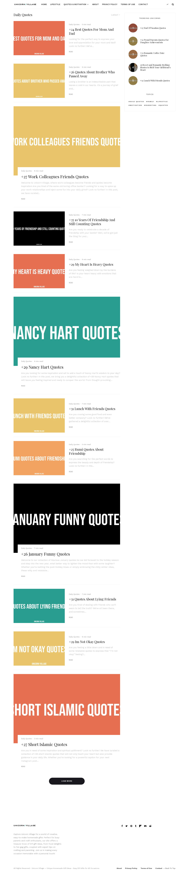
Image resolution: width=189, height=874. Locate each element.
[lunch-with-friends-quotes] (39, 415)
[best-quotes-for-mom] (39, 38)
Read (71, 52)
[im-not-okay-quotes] (39, 648)
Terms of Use (128, 4)
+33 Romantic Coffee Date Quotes (152, 54)
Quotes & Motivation (75, 4)
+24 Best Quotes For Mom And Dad (91, 31)
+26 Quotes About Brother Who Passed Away (92, 74)
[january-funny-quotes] (67, 518)
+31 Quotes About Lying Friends (92, 599)
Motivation (136, 105)
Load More (66, 781)
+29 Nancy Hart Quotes (42, 366)
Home (44, 4)
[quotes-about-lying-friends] (39, 606)
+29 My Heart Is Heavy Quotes (91, 264)
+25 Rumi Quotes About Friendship (86, 451)
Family (150, 101)
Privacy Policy (109, 4)
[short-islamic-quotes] (67, 708)
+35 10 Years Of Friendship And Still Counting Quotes (92, 222)
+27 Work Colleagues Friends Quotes (55, 176)
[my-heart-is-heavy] (39, 271)
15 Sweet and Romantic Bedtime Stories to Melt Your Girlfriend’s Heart (155, 67)
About (95, 4)
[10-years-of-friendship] (39, 228)
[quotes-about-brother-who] (39, 81)
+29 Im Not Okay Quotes (87, 642)
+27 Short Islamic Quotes (44, 744)
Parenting (150, 105)
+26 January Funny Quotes (45, 553)
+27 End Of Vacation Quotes (153, 28)
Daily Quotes (74, 24)
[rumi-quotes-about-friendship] (39, 458)
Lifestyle (55, 4)
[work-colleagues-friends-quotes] (67, 140)
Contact (143, 4)
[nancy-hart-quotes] (67, 331)
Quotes (164, 105)
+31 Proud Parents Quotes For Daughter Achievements (154, 41)
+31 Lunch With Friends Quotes (92, 409)
